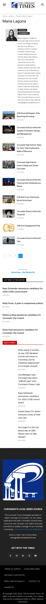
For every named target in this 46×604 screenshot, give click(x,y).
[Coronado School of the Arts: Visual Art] (9, 213)
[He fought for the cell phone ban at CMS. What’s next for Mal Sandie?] (9, 432)
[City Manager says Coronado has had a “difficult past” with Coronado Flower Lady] (9, 379)
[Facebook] (10, 555)
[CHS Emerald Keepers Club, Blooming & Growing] (9, 115)
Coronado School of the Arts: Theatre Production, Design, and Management (29, 131)
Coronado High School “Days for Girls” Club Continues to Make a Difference (29, 148)
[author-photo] (11, 66)
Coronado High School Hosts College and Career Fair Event (27, 165)
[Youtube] (35, 555)
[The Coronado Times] (23, 5)
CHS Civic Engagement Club (28, 226)
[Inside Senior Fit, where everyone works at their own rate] (9, 416)
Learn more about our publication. (28, 529)
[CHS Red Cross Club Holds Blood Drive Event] (9, 199)
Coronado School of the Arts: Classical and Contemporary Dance (29, 183)
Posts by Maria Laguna (24, 16)
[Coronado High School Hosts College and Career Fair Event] (9, 164)
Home (5, 16)
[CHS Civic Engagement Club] (9, 228)
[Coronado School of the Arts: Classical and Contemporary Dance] (9, 182)
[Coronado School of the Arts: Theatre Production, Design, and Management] (9, 129)
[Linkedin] (22, 555)
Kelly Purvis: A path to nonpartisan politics (23, 303)
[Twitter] (29, 555)
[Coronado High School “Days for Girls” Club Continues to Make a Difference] (9, 147)
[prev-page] (5, 256)
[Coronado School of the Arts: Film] (9, 240)
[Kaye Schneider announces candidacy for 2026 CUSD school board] (9, 398)
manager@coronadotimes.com (23, 537)
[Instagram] (16, 555)
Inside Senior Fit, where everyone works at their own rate (29, 414)
